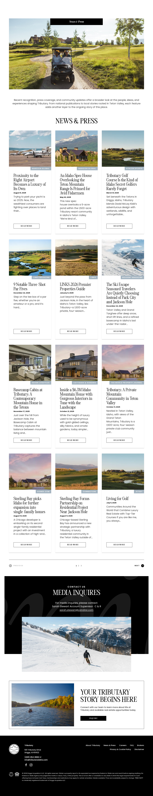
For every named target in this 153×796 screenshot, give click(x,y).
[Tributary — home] (14, 749)
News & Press (110, 745)
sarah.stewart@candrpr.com (76, 610)
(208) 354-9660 (32, 757)
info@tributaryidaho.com (36, 759)
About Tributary (93, 745)
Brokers (140, 745)
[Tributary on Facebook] (26, 764)
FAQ (132, 745)
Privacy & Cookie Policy (120, 749)
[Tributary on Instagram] (31, 764)
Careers (122, 745)
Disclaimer (139, 749)
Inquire (93, 718)
